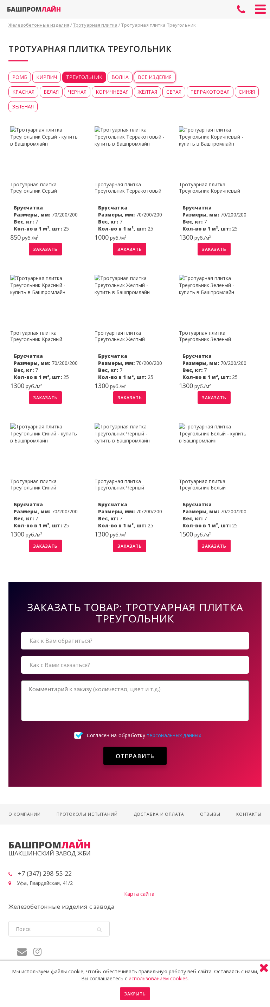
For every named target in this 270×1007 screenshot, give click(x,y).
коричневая (112, 91)
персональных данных (174, 735)
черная (77, 91)
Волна (120, 77)
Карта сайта (139, 893)
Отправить (135, 756)
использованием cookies (158, 978)
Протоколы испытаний (87, 814)
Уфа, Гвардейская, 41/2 (45, 883)
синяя (247, 91)
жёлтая (147, 91)
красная (23, 91)
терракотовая (210, 91)
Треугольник (84, 77)
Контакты (249, 814)
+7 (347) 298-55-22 (241, 9)
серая (173, 91)
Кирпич (46, 77)
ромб (19, 77)
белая (51, 91)
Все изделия (155, 77)
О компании (24, 814)
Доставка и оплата (159, 814)
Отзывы (210, 814)
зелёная (23, 106)
